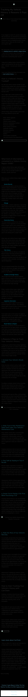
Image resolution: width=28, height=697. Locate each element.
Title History (7, 250)
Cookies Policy (14, 695)
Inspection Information (10, 301)
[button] (14, 184)
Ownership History (9, 220)
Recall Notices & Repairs (10, 324)
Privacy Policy (14, 692)
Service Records (8, 184)
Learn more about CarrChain (11, 640)
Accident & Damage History (11, 275)
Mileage (6, 203)
